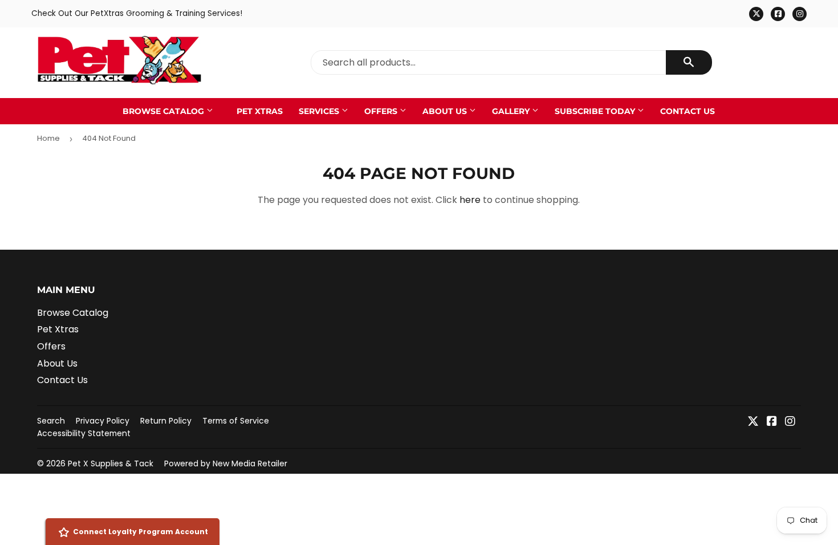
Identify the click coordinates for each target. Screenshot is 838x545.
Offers (382, 111)
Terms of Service (235, 420)
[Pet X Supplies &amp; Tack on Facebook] (772, 422)
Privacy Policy (102, 420)
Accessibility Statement (84, 433)
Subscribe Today (596, 111)
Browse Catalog (164, 111)
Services (320, 111)
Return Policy (166, 420)
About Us (445, 111)
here (470, 199)
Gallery (512, 111)
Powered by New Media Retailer (225, 463)
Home (48, 138)
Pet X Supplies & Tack (110, 463)
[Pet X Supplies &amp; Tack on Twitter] (753, 422)
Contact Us (687, 111)
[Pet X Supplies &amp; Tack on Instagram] (790, 422)
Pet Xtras (260, 111)
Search (51, 420)
